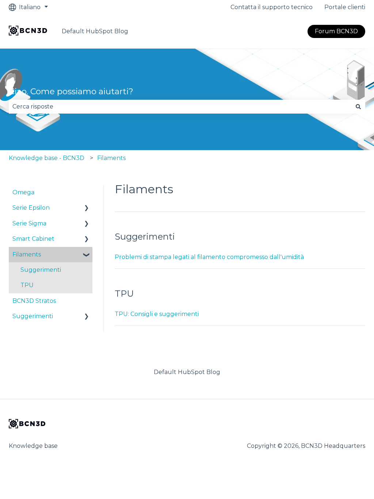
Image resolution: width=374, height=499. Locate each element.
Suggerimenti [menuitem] (40, 269)
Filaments (111, 158)
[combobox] (180, 107)
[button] (86, 208)
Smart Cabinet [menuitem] (33, 238)
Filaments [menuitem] (26, 254)
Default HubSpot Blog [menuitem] (187, 372)
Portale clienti (344, 7)
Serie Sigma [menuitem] (29, 223)
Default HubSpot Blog (95, 31)
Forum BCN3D (336, 31)
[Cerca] (358, 107)
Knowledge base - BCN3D (46, 158)
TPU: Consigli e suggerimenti (157, 314)
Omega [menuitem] (23, 192)
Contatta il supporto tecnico (271, 7)
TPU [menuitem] (27, 285)
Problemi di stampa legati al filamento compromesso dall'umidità (209, 257)
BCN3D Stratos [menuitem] (34, 300)
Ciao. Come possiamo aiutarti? (71, 91)
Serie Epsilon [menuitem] (31, 207)
